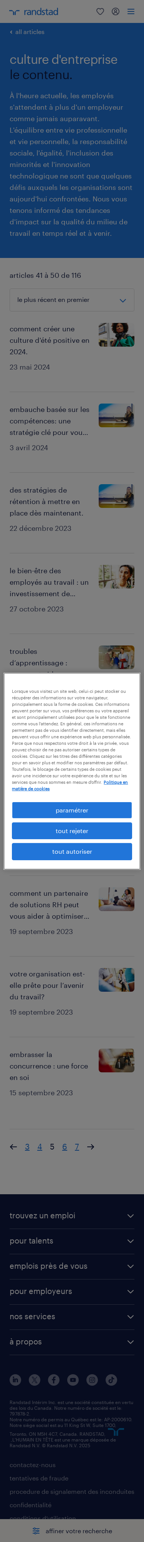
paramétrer (72, 809)
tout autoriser (72, 851)
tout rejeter (72, 830)
